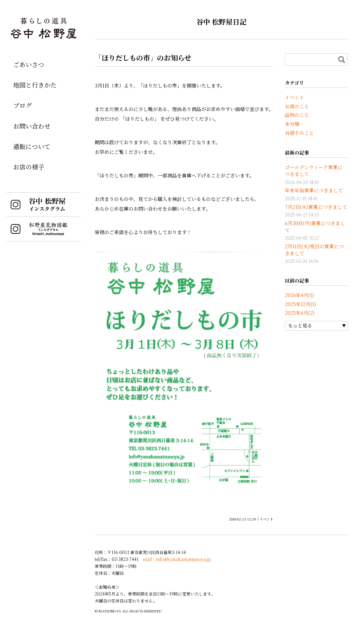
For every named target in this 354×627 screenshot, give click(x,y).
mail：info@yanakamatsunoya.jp (177, 559)
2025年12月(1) (300, 304)
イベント (266, 519)
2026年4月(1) (299, 295)
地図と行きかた (35, 84)
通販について (31, 146)
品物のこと (297, 114)
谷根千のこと (299, 132)
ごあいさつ (28, 64)
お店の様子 (28, 166)
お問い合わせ (31, 125)
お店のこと (297, 106)
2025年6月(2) (300, 312)
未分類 (292, 123)
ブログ (22, 105)
